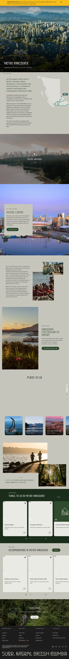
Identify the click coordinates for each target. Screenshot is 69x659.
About (3, 638)
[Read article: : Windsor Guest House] (24, 588)
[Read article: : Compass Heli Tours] (49, 532)
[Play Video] (34, 154)
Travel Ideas (55, 632)
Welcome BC (38, 638)
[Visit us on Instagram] (56, 647)
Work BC (37, 635)
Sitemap (4, 635)
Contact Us (4, 632)
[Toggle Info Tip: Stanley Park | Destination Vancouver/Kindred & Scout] (40, 484)
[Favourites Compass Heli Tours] (51, 503)
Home (4, 73)
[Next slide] (66, 426)
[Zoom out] (67, 389)
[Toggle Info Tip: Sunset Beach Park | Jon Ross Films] (4, 367)
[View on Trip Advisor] (5, 520)
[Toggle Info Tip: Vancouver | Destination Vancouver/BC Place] (2, 253)
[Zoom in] (67, 387)
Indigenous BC (39, 640)
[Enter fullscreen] (67, 394)
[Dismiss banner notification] (61, 2)
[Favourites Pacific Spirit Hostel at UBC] (51, 557)
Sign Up (35, 617)
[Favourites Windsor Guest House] (25, 557)
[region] (34, 409)
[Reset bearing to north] (67, 391)
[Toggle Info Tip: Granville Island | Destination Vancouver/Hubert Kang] (44, 273)
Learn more (32, 4)
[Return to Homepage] (34, 9)
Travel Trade (21, 632)
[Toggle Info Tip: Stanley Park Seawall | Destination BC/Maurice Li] (5, 471)
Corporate (21, 638)
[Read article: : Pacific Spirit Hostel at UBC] (49, 588)
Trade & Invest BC (40, 632)
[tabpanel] (15, 518)
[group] (13, 425)
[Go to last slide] (26, 539)
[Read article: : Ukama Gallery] (24, 532)
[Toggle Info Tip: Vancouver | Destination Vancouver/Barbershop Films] (2, 70)
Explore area (9, 433)
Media (20, 635)
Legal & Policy (5, 640)
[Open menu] (66, 9)
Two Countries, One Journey (58, 638)
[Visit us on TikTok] (66, 647)
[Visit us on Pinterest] (59, 647)
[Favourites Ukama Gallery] (25, 503)
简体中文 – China (25, 640)
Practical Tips (55, 635)
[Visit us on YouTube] (53, 647)
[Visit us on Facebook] (63, 647)
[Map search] (67, 385)
